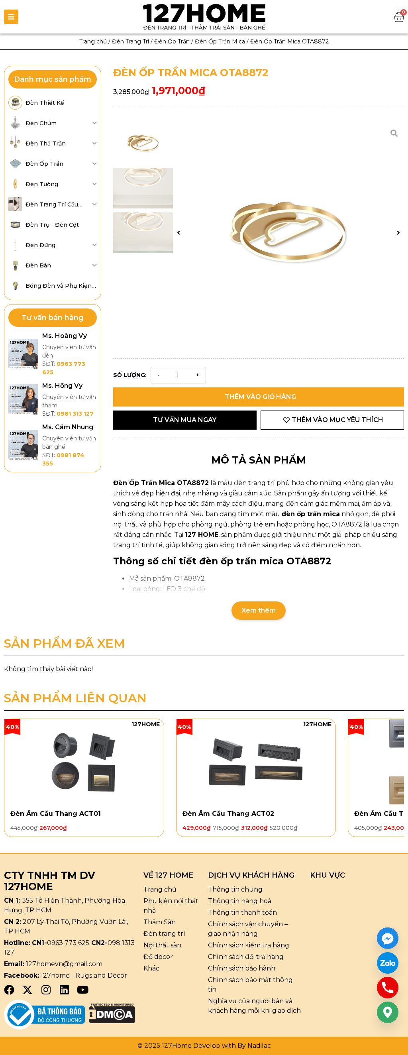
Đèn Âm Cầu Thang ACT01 (55, 813)
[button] (178, 233)
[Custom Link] (387, 963)
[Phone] (387, 987)
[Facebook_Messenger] (387, 938)
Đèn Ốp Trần (172, 41)
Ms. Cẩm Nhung (67, 427)
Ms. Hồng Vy (62, 385)
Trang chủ (93, 41)
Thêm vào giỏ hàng (260, 397)
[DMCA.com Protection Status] (112, 1021)
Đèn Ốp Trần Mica (220, 41)
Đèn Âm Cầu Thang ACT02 (228, 813)
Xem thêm (258, 610)
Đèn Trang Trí (130, 41)
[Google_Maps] (387, 1012)
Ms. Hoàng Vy (64, 336)
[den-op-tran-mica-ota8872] (288, 232)
